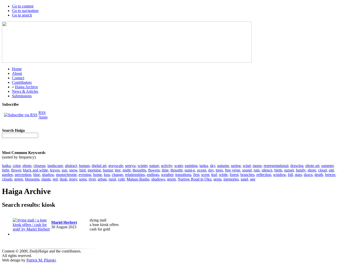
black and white (35, 170)
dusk (63, 179)
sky (212, 166)
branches (247, 174)
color (16, 166)
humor (108, 170)
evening (85, 174)
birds (278, 170)
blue (36, 174)
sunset (289, 170)
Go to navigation (25, 10)
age (252, 179)
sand (244, 179)
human (84, 166)
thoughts (139, 170)
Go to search (22, 15)
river (92, 179)
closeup (39, 166)
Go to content (22, 6)
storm (171, 179)
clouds (7, 179)
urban (102, 179)
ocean (201, 170)
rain (257, 170)
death (319, 174)
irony (73, 179)
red (55, 179)
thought (176, 170)
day (211, 170)
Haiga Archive (26, 87)
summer (327, 166)
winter (142, 166)
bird (82, 170)
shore (312, 170)
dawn (308, 174)
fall (290, 174)
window (279, 174)
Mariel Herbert (64, 222)
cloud (322, 170)
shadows (158, 179)
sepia (217, 179)
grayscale (115, 166)
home (97, 174)
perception (23, 174)
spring (236, 166)
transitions (183, 174)
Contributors (22, 82)
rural (112, 179)
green (18, 179)
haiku (6, 166)
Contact (18, 78)
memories (231, 179)
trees (219, 170)
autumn (223, 166)
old (331, 170)
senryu (130, 166)
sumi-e (189, 170)
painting (191, 166)
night (127, 170)
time (165, 170)
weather (167, 174)
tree (118, 170)
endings (153, 174)
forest (234, 174)
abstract (71, 166)
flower (16, 170)
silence (267, 170)
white (223, 174)
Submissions (22, 96)
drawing (296, 166)
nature (154, 166)
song (83, 179)
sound (247, 170)
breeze (330, 174)
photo (26, 166)
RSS (42, 112)
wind (247, 166)
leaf (214, 174)
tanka (203, 166)
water (178, 166)
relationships (135, 174)
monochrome (66, 174)
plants (46, 179)
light (5, 170)
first (196, 174)
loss (107, 174)
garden (7, 174)
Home (17, 69)
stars (298, 174)
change (117, 174)
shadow (48, 174)
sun (64, 170)
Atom (42, 117)
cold (121, 179)
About (17, 73)
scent (205, 174)
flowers (154, 170)
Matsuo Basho (138, 179)
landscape (55, 166)
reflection (263, 174)
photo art (312, 166)
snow (73, 170)
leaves (55, 170)
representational (276, 166)
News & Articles (25, 91)
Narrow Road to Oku (194, 179)
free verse (232, 170)
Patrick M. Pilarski (41, 260)
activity (166, 166)
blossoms (32, 179)
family (301, 170)
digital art (99, 166)
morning (94, 170)
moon (257, 166)
